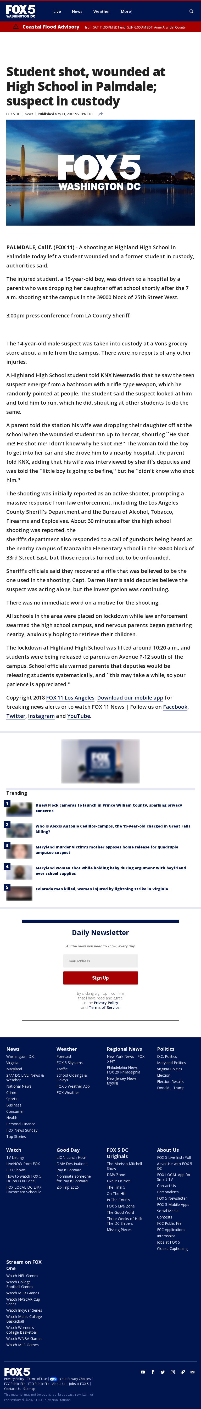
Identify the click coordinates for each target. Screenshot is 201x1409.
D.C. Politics (167, 1056)
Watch (13, 1150)
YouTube (78, 715)
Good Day (68, 1150)
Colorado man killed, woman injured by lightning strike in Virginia (102, 888)
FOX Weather (68, 1092)
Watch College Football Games (19, 1284)
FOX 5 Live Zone (121, 1206)
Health (11, 1117)
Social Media (167, 1210)
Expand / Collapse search (191, 11)
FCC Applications (171, 1229)
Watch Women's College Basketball (21, 1330)
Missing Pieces (119, 1229)
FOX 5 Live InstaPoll (174, 1157)
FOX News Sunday (21, 1130)
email (192, 1372)
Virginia (12, 1062)
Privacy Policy (106, 1002)
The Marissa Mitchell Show (124, 1166)
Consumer (15, 1111)
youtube (143, 1372)
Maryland (14, 1068)
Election (163, 1075)
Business (13, 1105)
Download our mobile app (130, 697)
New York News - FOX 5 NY (125, 1059)
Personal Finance (20, 1123)
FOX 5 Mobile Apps (173, 1204)
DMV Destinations (72, 1163)
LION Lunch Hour (71, 1157)
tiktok (182, 1372)
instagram (173, 1372)
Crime (11, 1092)
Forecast (64, 1056)
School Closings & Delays (72, 1077)
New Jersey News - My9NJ (123, 1081)
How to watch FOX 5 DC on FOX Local (23, 1178)
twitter (163, 1372)
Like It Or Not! (119, 1180)
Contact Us (166, 1185)
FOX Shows (16, 1169)
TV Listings (15, 1157)
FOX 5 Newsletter (172, 1198)
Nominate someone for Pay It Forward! (74, 1178)
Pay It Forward (69, 1169)
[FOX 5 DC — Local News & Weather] (23, 11)
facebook (153, 1372)
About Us (168, 1150)
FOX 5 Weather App (73, 1086)
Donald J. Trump (171, 1087)
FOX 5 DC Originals (117, 1153)
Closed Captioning (172, 1248)
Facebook (175, 706)
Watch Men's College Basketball (24, 1319)
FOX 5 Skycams (70, 1062)
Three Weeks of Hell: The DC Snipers (124, 1221)
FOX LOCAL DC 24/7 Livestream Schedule (23, 1189)
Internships (166, 1235)
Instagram (41, 715)
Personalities (168, 1191)
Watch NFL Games (22, 1275)
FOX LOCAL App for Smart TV (174, 1177)
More (126, 11)
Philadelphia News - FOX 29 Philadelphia (123, 1070)
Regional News (124, 1049)
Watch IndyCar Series (24, 1310)
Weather (67, 1049)
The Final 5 (116, 1187)
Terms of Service (104, 1007)
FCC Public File (169, 1223)
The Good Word (120, 1212)
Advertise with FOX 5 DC (174, 1166)
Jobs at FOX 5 (168, 1242)
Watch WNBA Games (24, 1338)
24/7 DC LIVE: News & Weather (25, 1077)
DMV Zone (116, 1174)
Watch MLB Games (22, 1292)
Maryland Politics (171, 1062)
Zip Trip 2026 (68, 1187)
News (29, 114)
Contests (164, 1217)
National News (18, 1086)
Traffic (62, 1068)
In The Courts (118, 1199)
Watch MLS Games (22, 1344)
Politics (165, 1049)
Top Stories (16, 1136)
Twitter (15, 715)
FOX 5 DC (13, 114)
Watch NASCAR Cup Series (23, 1301)
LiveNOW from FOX (23, 1163)
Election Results (170, 1081)
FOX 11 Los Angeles (70, 697)
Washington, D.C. (20, 1056)
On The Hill (116, 1193)
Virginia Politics (169, 1068)
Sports (11, 1098)
